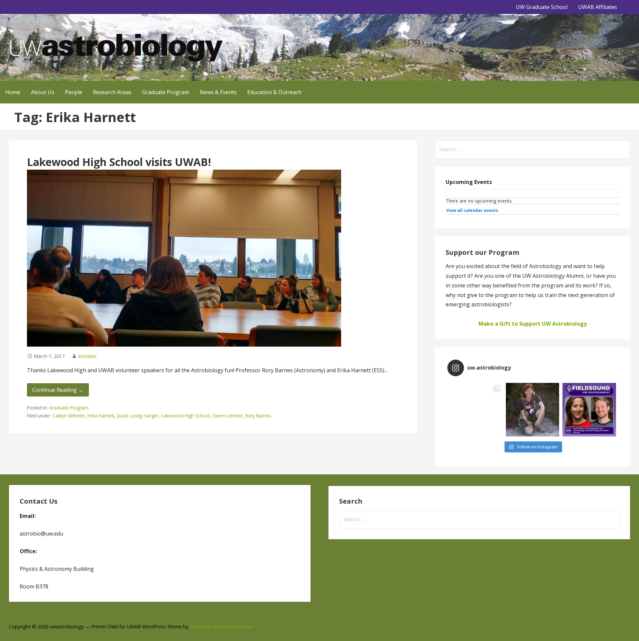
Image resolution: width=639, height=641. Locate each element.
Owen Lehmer (227, 415)
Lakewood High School (185, 415)
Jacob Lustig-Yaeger (137, 415)
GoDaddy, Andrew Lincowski (221, 626)
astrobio (87, 356)
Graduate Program (165, 92)
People (73, 92)
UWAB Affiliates (597, 7)
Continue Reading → (58, 390)
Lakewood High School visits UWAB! (119, 162)
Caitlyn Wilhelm (69, 415)
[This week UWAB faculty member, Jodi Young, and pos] (589, 409)
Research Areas (112, 92)
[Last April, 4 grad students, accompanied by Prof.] (476, 409)
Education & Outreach (274, 92)
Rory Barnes (258, 415)
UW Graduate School (541, 7)
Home (12, 92)
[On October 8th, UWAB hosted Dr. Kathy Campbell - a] (532, 409)
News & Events (218, 92)
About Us (42, 92)
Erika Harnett (101, 415)
